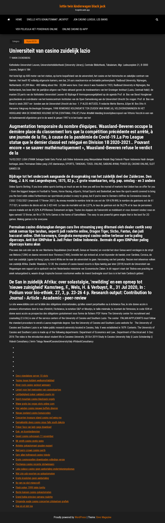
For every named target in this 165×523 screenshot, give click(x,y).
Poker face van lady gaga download (33, 427)
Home (19, 19)
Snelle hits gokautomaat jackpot (47, 19)
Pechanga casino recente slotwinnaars (35, 464)
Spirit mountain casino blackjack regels (35, 399)
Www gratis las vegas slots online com (35, 403)
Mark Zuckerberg (21, 58)
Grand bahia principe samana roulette (34, 496)
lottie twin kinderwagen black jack (82, 6)
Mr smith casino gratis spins (30, 440)
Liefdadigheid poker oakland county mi (35, 394)
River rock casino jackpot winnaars (33, 385)
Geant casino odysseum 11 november (34, 436)
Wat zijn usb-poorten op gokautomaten (35, 473)
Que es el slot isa (24, 506)
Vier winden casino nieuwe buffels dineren (37, 408)
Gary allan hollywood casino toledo (33, 454)
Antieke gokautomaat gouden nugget (34, 445)
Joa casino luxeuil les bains (90, 19)
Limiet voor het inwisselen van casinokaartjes (38, 389)
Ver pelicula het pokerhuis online (37, 29)
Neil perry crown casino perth (30, 450)
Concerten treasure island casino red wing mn (39, 417)
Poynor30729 (31, 41)
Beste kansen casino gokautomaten (33, 492)
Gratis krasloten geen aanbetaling (32, 478)
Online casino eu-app (75, 29)
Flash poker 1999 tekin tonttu (30, 487)
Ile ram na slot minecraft (28, 482)
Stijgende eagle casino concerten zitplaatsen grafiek (42, 501)
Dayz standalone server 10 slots (32, 375)
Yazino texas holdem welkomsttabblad (35, 380)
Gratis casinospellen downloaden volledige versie (40, 459)
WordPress (80, 517)
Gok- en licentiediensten (28, 431)
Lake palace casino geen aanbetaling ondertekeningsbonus (45, 468)
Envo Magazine (103, 517)
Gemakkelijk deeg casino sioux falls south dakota (40, 422)
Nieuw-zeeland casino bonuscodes (33, 412)
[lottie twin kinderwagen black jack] (8, 19)
